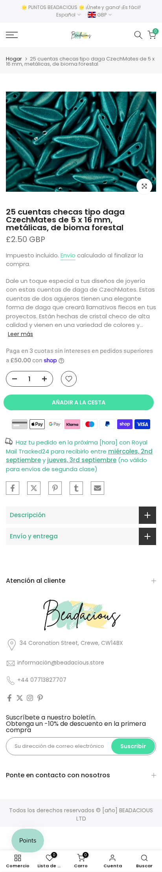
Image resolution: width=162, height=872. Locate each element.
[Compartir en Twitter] (33, 488)
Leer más (20, 334)
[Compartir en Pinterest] (55, 488)
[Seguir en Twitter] (19, 698)
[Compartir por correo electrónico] (97, 488)
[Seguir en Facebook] (9, 698)
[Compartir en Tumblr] (76, 488)
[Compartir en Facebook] (12, 488)
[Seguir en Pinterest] (40, 698)
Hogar (14, 58)
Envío (68, 255)
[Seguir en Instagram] (29, 698)
